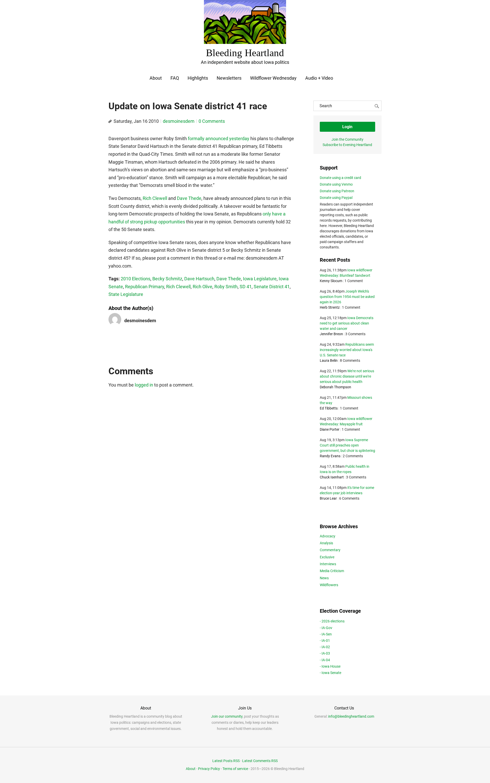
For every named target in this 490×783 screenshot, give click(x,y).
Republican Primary (144, 286)
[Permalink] (110, 121)
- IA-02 (325, 647)
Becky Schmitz (167, 278)
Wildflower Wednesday (273, 78)
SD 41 (246, 286)
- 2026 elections (332, 621)
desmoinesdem (178, 121)
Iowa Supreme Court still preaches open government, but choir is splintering (347, 445)
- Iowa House (330, 666)
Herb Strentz (330, 307)
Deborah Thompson (335, 387)
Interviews (328, 564)
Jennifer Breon (331, 334)
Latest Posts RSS (226, 761)
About (156, 78)
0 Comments (212, 121)
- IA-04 (325, 660)
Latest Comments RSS (260, 761)
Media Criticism (332, 571)
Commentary (330, 550)
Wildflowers (329, 585)
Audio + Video (319, 78)
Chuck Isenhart (332, 477)
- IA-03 (325, 653)
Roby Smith (226, 286)
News (324, 578)
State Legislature (125, 294)
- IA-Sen (326, 634)
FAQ (174, 78)
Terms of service (235, 769)
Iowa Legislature (260, 278)
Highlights (198, 78)
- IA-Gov (326, 628)
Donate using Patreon (337, 191)
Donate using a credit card (340, 178)
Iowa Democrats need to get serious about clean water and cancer (346, 323)
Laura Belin (329, 360)
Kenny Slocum (331, 281)
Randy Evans (330, 456)
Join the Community (347, 139)
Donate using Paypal (336, 198)
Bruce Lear (328, 498)
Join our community (226, 716)
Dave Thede (189, 198)
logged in (144, 385)
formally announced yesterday (218, 138)
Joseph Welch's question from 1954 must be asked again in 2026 (347, 296)
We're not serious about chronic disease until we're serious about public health (347, 376)
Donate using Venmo (336, 184)
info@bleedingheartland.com (351, 716)
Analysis (326, 543)
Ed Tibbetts (329, 408)
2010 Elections (135, 278)
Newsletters (229, 78)
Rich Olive (202, 286)
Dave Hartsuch (199, 278)
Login (347, 126)
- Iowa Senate (330, 673)
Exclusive (327, 557)
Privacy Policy (209, 769)
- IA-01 (325, 641)
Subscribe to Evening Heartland (347, 145)
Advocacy (327, 536)
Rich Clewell (155, 198)
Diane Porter (329, 429)
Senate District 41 (272, 286)
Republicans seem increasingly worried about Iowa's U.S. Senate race (347, 349)
